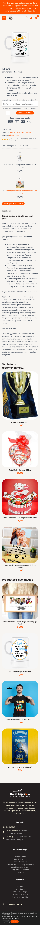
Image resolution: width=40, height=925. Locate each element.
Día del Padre (15, 132)
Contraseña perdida (20, 897)
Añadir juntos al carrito (13, 204)
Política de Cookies (20, 862)
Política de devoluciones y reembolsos (20, 864)
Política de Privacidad (20, 859)
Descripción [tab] (6, 211)
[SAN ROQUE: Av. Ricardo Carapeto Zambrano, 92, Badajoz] (18, 838)
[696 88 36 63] (9, 827)
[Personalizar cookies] (12, 904)
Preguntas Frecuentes (20, 870)
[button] (27, 17)
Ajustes (6, 922)
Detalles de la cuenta (20, 894)
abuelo (11, 135)
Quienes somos (20, 856)
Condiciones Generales (20, 867)
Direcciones (20, 889)
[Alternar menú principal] (4, 18)
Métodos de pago (20, 892)
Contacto (20, 872)
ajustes (16, 918)
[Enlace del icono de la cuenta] (31, 18)
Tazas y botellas (25, 132)
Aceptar (14, 922)
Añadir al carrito (25, 113)
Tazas (17, 135)
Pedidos (20, 886)
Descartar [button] (31, 11)
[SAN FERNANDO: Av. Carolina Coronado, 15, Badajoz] (18, 832)
